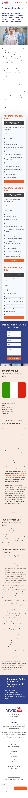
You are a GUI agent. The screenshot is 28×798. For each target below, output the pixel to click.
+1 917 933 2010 (15, 718)
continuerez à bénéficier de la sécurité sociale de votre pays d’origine (15, 475)
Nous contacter (14, 756)
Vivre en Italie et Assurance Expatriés (13, 694)
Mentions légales (14, 771)
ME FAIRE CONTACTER (14, 358)
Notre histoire (14, 744)
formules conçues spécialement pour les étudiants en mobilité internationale (13, 606)
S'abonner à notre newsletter (20, 788)
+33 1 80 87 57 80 (15, 714)
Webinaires (14, 761)
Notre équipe (14, 751)
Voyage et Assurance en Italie (11, 692)
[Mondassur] (5, 2)
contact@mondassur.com (14, 719)
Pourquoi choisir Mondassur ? (14, 746)
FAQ (14, 759)
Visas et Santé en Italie (10, 690)
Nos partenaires (14, 753)
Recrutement (14, 749)
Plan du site (14, 768)
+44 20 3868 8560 (15, 716)
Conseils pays (14, 764)
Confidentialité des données (14, 766)
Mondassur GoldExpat (17, 559)
